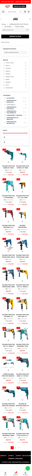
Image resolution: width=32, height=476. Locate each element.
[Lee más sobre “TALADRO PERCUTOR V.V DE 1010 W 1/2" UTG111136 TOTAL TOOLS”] (22, 429)
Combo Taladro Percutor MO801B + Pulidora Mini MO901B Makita (8, 376)
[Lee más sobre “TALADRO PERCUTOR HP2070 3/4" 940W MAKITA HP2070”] (22, 162)
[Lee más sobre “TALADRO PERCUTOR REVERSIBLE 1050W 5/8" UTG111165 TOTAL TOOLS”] (8, 429)
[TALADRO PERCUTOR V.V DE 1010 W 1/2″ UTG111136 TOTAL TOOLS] (22, 423)
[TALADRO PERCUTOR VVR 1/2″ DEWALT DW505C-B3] (22, 274)
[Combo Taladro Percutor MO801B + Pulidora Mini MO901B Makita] (8, 364)
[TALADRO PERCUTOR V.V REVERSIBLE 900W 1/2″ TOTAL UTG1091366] (8, 185)
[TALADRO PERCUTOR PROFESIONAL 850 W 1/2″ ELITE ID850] (8, 245)
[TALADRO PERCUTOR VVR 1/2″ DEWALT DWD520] (8, 334)
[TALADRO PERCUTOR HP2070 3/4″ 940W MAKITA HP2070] (22, 155)
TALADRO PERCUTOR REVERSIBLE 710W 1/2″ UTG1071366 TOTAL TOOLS (22, 347)
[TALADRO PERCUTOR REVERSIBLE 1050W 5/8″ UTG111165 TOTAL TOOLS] (8, 423)
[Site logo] (8, 6)
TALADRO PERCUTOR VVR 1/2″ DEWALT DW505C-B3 (22, 286)
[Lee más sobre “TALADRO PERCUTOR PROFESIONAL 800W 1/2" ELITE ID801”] (22, 251)
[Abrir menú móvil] (3, 12)
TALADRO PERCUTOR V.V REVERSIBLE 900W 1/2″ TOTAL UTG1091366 (8, 198)
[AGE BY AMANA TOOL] (15, 19)
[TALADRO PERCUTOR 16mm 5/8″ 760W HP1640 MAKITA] (8, 155)
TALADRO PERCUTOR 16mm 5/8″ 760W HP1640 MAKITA (8, 167)
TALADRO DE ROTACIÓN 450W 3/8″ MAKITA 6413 (22, 405)
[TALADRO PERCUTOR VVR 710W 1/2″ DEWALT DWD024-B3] (22, 304)
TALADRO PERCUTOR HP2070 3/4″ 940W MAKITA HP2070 (22, 167)
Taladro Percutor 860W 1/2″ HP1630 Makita (22, 376)
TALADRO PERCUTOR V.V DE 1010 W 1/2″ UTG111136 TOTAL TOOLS (22, 436)
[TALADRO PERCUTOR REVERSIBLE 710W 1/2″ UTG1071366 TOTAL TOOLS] (22, 334)
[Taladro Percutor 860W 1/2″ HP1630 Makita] (22, 364)
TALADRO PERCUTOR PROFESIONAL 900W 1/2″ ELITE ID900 (8, 286)
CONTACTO (11, 455)
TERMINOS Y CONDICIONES (15, 458)
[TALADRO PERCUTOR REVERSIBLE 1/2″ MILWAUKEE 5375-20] (8, 215)
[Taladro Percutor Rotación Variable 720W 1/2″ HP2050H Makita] (8, 393)
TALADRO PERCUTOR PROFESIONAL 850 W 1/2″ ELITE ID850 (8, 257)
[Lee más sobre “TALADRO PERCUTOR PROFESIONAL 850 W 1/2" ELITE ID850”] (8, 251)
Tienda (3, 24)
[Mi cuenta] (25, 12)
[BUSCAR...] (27, 30)
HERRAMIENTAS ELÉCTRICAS (18, 24)
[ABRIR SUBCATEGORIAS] (26, 98)
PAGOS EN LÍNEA (19, 6)
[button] (30, 19)
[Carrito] (28, 12)
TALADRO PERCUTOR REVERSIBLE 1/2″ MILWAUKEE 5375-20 (8, 227)
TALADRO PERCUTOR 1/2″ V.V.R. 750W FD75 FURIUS (22, 197)
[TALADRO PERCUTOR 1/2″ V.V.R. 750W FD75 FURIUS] (22, 185)
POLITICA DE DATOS (27, 455)
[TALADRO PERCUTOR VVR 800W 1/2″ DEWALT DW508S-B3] (8, 304)
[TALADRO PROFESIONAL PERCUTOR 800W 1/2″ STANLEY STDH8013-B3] (22, 215)
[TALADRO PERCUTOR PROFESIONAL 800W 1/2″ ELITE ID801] (22, 245)
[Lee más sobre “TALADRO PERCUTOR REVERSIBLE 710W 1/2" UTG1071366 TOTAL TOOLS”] (22, 340)
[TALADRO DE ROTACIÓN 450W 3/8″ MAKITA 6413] (22, 393)
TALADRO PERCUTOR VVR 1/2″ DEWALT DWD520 (8, 346)
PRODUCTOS (3, 455)
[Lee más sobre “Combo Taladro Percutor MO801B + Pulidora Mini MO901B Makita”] (8, 370)
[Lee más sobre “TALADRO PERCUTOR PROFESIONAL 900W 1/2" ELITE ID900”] (8, 280)
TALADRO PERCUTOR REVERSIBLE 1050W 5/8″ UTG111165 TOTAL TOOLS (8, 436)
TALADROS (8, 27)
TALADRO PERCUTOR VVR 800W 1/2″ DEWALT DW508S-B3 (8, 316)
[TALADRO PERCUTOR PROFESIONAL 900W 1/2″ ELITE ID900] (8, 274)
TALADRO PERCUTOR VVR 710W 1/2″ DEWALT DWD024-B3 (22, 316)
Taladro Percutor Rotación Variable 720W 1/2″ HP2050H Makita (8, 406)
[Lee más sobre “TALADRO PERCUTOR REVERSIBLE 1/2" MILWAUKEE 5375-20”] (8, 221)
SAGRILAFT (18, 455)
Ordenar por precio (9, 49)
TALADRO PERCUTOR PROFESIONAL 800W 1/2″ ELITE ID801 (22, 257)
